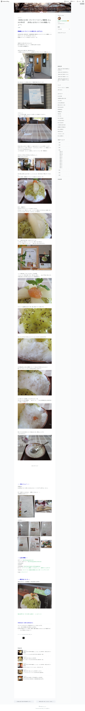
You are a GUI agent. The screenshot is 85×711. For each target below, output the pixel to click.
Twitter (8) (59, 113)
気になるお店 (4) (60, 122)
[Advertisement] (35, 473)
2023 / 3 (61, 164)
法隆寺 (35, 34)
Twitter (20, 564)
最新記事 (60, 66)
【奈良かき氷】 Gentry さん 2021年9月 (29, 658)
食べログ (19, 567)
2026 (59, 142)
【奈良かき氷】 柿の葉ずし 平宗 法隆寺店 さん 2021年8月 (32, 677)
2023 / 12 (61, 151)
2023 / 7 (61, 158)
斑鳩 (19, 31)
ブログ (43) (59, 100)
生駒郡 (30, 34)
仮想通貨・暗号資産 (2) (61, 127)
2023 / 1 (61, 167)
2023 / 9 (61, 155)
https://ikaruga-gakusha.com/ (28, 560)
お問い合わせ (60, 89)
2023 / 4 (61, 163)
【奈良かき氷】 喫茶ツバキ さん (63, 74)
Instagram (21, 566)
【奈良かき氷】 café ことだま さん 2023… (46, 701)
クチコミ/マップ (24, 572)
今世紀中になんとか (42, 7)
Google (19, 572)
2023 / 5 (61, 161)
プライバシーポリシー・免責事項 (63, 87)
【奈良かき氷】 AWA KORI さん (63, 72)
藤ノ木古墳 (20, 44)
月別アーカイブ (61, 139)
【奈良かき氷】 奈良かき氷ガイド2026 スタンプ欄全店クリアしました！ (63, 80)
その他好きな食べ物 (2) (61, 124)
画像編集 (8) (60, 111)
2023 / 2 (61, 166)
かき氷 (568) (60, 96)
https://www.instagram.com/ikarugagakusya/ (32, 566)
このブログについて (61, 23)
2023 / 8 (61, 157)
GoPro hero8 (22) (60, 107)
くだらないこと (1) (61, 133)
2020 (59, 175)
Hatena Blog (41, 708)
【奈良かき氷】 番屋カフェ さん (63, 76)
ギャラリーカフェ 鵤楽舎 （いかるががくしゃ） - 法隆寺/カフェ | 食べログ (36, 567)
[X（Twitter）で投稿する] (24, 638)
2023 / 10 (61, 154)
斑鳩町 (33, 34)
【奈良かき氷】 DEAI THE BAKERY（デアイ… (23, 701)
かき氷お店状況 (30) (61, 102)
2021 (59, 172)
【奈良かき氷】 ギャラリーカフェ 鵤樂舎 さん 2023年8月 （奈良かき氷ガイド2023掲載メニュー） (35, 22)
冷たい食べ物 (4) (60, 118)
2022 (59, 170)
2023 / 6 (61, 160)
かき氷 (19, 27)
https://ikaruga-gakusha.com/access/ (34, 561)
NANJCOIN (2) (60, 131)
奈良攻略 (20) (60, 109)
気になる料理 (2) (60, 129)
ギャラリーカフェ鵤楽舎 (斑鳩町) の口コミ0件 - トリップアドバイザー (36, 569)
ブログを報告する (46, 708)
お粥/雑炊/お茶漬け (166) (62, 98)
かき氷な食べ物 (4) (61, 120)
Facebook (21, 563)
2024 (59, 147)
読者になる (82, 3)
